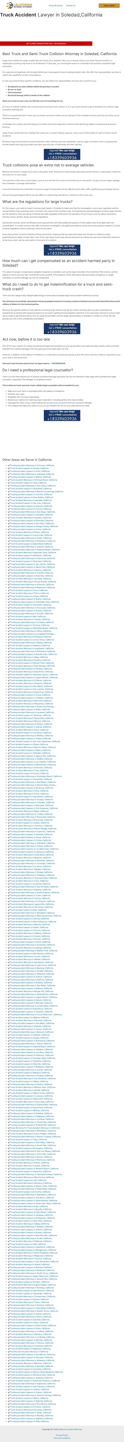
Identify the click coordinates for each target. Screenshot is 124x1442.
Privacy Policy (62, 1435)
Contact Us (70, 5)
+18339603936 (58, 363)
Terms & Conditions (62, 1438)
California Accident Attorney (70, 1429)
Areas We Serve (55, 5)
